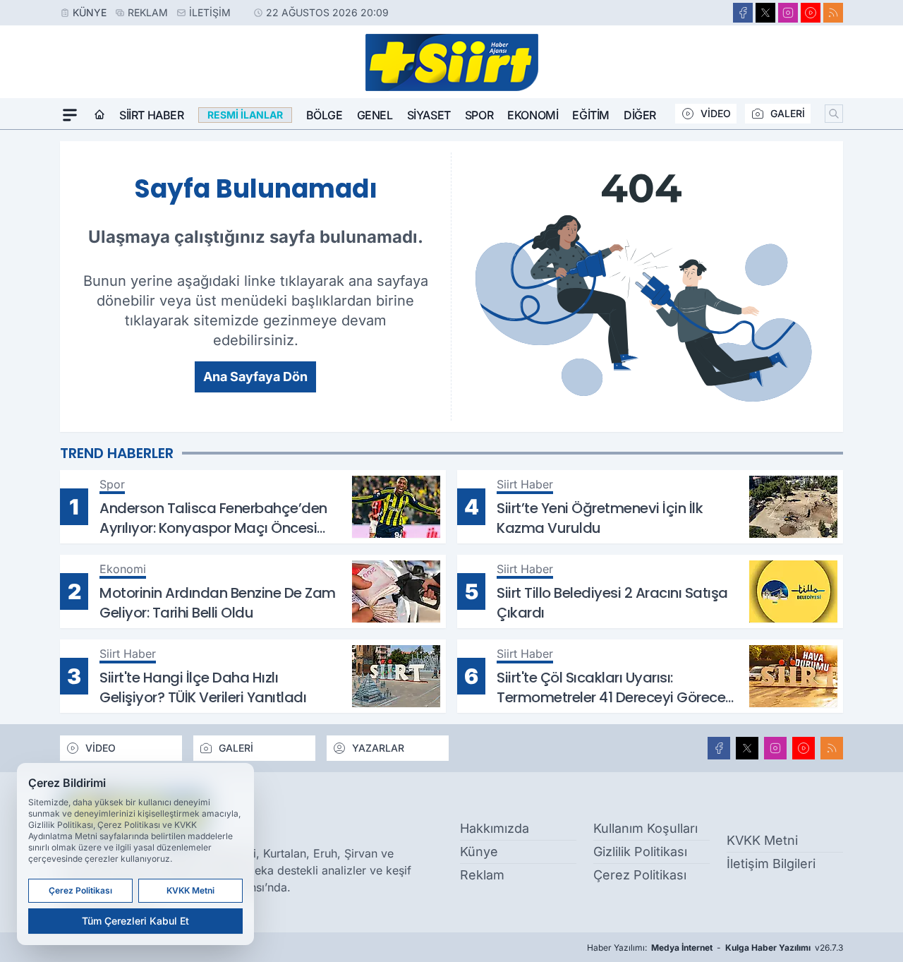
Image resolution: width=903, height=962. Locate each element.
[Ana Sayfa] (99, 115)
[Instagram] (788, 13)
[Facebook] (743, 13)
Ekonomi (532, 115)
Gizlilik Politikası (640, 851)
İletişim (210, 12)
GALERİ (787, 113)
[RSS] (833, 13)
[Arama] (834, 113)
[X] (765, 13)
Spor (479, 115)
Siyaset (429, 115)
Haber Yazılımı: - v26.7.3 (715, 947)
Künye (90, 12)
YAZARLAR (378, 748)
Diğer (640, 115)
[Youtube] (810, 13)
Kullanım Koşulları (645, 828)
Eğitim (591, 115)
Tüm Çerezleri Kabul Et (135, 921)
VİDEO (716, 113)
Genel (375, 115)
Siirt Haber (151, 115)
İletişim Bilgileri (771, 863)
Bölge (324, 115)
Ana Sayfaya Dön (255, 376)
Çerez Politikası (639, 874)
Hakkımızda (494, 828)
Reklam (148, 12)
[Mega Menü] (70, 115)
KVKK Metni (762, 840)
